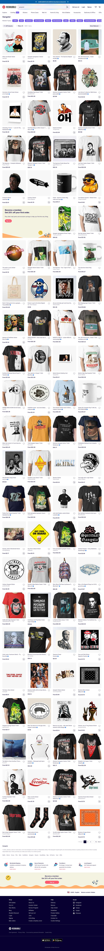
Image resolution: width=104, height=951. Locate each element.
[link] (15, 20)
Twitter (78, 908)
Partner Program (33, 908)
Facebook (78, 905)
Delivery (53, 902)
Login (10, 915)
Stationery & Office (89, 12)
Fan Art (11, 905)
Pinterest (78, 913)
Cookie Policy (48, 932)
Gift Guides (12, 902)
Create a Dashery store (35, 921)
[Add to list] (24, 57)
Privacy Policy (21, 932)
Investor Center (33, 905)
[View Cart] (100, 7)
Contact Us (54, 918)
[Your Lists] (96, 7)
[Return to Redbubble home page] (9, 7)
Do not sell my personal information (35, 932)
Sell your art (32, 913)
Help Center (54, 908)
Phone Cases (34, 12)
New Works (12, 908)
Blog (10, 910)
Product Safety (55, 913)
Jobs (30, 915)
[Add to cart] (24, 61)
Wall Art (44, 12)
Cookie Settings (55, 920)
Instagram (78, 902)
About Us (31, 902)
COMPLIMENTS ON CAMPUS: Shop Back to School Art (52, 1)
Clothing (14, 12)
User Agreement (13, 932)
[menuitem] (4, 12)
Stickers (25, 12)
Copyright (54, 915)
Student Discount (14, 913)
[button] (52, 1)
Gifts (100, 12)
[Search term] (67, 7)
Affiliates (31, 910)
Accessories (77, 12)
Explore (4, 12)
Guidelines (54, 910)
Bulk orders (12, 921)
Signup (11, 918)
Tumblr (78, 910)
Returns (53, 905)
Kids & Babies (66, 12)
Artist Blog (32, 918)
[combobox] (43, 7)
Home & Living (54, 12)
